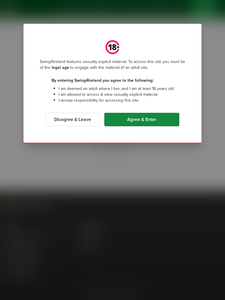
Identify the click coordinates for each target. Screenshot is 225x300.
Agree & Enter (141, 119)
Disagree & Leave (72, 119)
